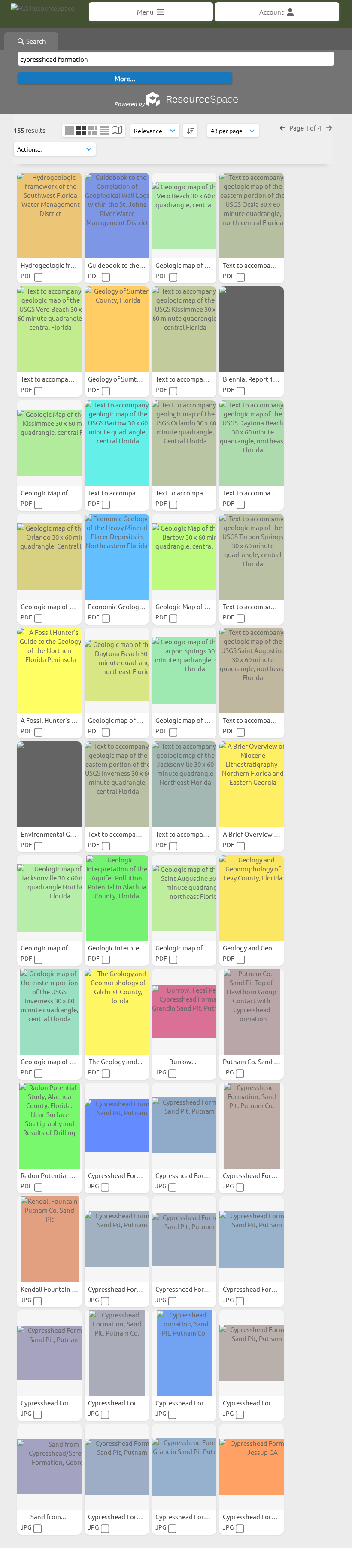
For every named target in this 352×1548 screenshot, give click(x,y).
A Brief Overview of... (254, 834)
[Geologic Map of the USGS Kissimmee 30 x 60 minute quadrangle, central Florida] (49, 443)
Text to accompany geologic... (266, 265)
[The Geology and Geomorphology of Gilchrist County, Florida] (117, 1012)
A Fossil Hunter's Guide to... (62, 720)
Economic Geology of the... (127, 606)
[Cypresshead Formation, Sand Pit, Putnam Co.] (117, 1126)
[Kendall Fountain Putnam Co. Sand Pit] (49, 1239)
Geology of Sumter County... (129, 379)
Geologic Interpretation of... (129, 948)
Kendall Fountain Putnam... (61, 1289)
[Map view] (117, 131)
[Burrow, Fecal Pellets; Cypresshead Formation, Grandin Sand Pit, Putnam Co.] (184, 1012)
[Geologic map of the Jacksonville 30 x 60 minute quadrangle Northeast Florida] (49, 898)
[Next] (329, 128)
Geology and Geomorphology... (269, 948)
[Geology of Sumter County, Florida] (117, 329)
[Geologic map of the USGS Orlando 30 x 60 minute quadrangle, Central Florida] (49, 557)
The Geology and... (116, 1061)
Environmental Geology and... (65, 834)
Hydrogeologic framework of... (66, 265)
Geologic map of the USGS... (196, 265)
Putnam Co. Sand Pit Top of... (265, 1061)
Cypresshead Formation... (126, 1175)
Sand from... (48, 1516)
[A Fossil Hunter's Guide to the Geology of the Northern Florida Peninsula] (49, 670)
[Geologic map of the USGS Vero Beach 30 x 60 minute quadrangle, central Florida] (184, 215)
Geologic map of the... (53, 948)
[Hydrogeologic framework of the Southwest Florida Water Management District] (49, 215)
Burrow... (183, 1061)
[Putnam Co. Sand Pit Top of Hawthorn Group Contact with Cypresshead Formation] (251, 1012)
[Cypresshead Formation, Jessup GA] (251, 1467)
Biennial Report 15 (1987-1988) (268, 379)
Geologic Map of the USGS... (62, 493)
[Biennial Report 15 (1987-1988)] (251, 329)
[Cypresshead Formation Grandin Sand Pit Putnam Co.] (184, 1467)
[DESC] (190, 130)
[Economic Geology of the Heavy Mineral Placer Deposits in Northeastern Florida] (117, 557)
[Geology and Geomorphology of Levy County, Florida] (251, 898)
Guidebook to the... (117, 265)
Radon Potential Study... (56, 1175)
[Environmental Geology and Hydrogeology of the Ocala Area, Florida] (49, 784)
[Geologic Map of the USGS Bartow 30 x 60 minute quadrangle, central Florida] (184, 557)
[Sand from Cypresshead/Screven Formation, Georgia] (49, 1467)
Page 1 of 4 (305, 128)
